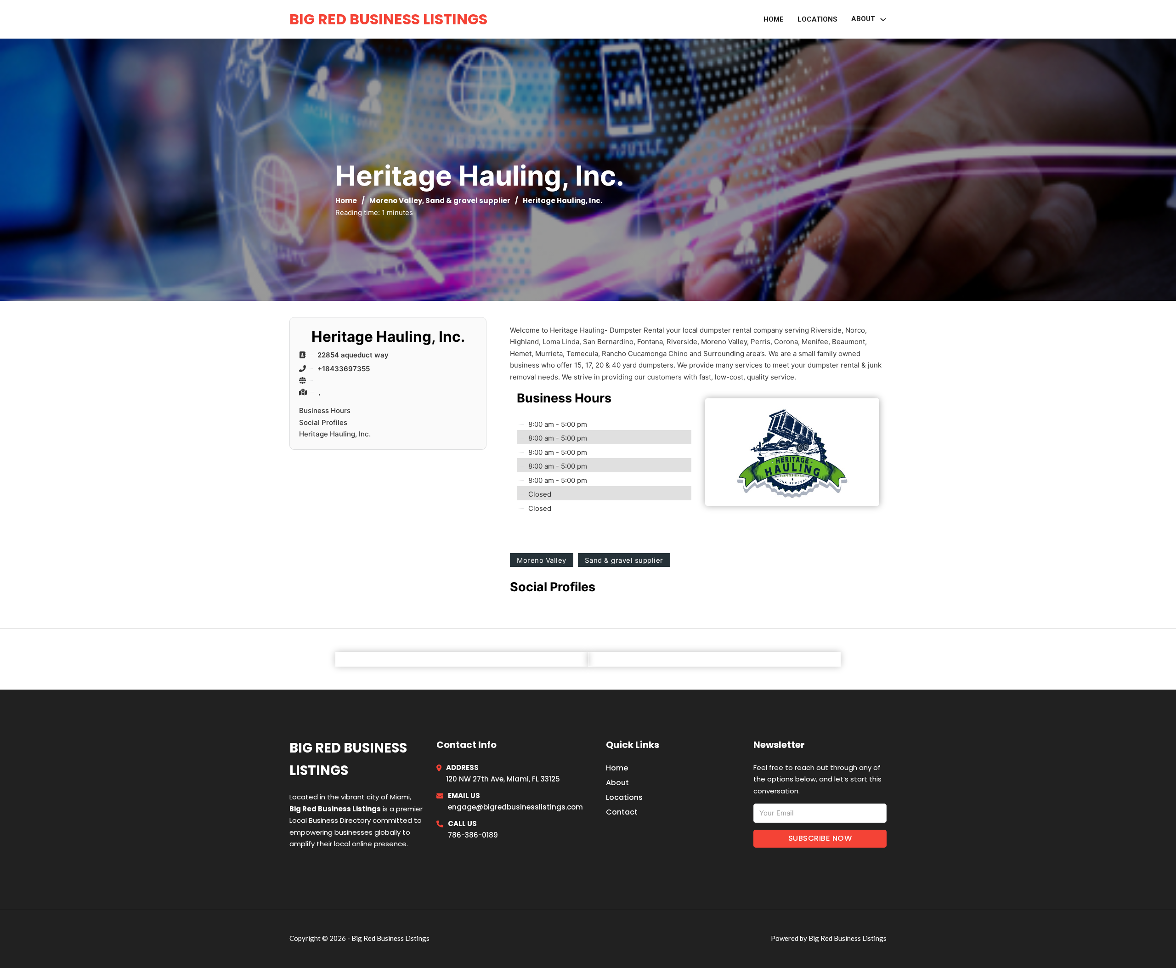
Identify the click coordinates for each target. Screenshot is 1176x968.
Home (773, 19)
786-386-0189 (473, 835)
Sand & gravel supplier (467, 200)
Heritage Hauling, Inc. (335, 434)
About (617, 782)
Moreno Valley (395, 200)
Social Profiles (323, 422)
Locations (817, 19)
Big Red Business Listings (388, 19)
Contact (622, 812)
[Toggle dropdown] (883, 19)
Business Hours (325, 410)
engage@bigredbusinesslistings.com (515, 807)
